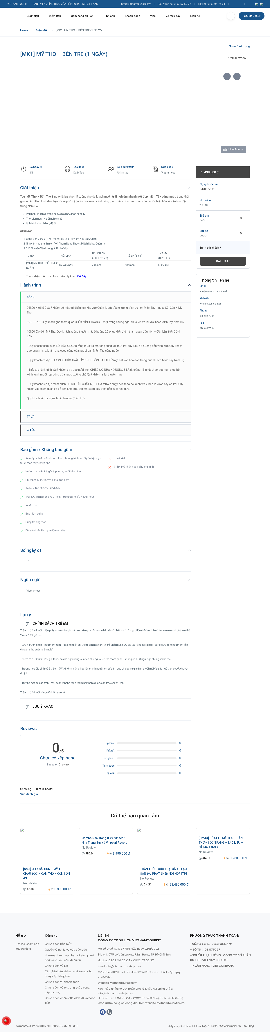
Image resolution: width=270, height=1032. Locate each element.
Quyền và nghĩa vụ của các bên (66, 949)
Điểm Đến (55, 16)
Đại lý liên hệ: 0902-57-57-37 (175, 3)
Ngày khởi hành (210, 184)
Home (24, 30)
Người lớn (206, 200)
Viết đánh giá (29, 794)
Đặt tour (223, 261)
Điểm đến (42, 30)
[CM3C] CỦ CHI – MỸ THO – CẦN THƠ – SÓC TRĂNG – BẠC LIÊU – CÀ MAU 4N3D (221, 842)
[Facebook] (103, 1012)
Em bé (204, 231)
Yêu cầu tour (252, 16)
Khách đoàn (132, 16)
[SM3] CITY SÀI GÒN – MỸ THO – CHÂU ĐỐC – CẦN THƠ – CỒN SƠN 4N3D (46, 873)
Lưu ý (25, 614)
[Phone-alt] (109, 1012)
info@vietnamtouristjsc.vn (136, 3)
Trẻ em (204, 215)
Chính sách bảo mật (58, 944)
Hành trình (30, 285)
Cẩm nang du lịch (82, 16)
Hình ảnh (109, 16)
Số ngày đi (30, 550)
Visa (153, 16)
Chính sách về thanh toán (62, 982)
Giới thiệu (33, 16)
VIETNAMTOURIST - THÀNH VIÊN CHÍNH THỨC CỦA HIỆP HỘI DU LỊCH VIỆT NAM (52, 3)
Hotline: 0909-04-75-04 (211, 3)
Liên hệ (195, 16)
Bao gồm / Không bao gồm (46, 449)
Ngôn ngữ (29, 579)
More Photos (235, 149)
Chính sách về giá (56, 966)
